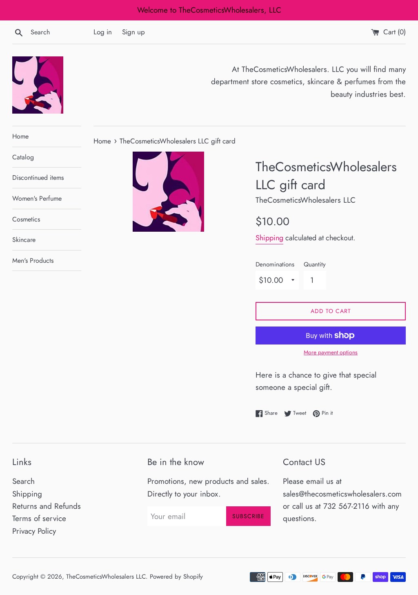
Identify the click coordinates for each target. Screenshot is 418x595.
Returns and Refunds (46, 506)
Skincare (24, 239)
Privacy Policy (34, 531)
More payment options (331, 352)
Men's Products (32, 260)
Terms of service (39, 518)
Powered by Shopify (176, 576)
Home (20, 136)
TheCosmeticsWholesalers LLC (106, 576)
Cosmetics (26, 219)
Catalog (23, 157)
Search (23, 481)
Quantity (315, 264)
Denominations (275, 264)
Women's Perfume (37, 198)
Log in (102, 32)
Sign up (133, 32)
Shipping (269, 238)
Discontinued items (38, 177)
